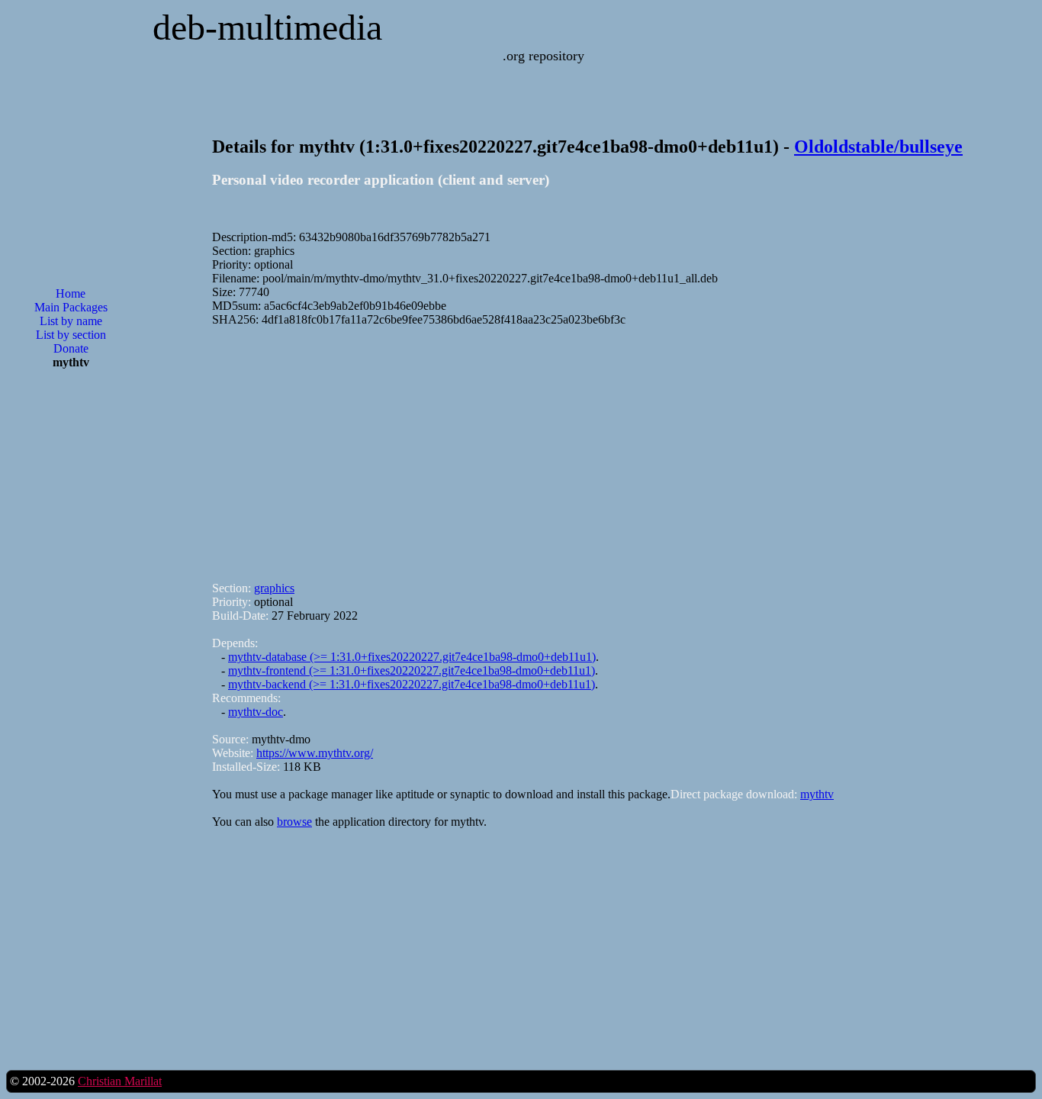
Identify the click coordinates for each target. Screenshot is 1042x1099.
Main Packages (71, 307)
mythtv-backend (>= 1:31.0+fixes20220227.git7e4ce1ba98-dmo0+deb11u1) (411, 684)
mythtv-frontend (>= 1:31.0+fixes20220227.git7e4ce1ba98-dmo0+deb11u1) (411, 670)
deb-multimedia (267, 27)
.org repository (543, 55)
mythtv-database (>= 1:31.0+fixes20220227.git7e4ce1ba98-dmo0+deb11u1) (412, 656)
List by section (71, 334)
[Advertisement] (71, 626)
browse (294, 821)
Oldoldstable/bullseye (878, 146)
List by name (71, 320)
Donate (70, 348)
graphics (274, 588)
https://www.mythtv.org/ (314, 752)
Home (70, 293)
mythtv (817, 794)
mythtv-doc (255, 711)
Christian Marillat (120, 1081)
